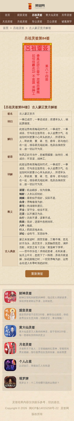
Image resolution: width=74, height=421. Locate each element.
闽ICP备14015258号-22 (44, 408)
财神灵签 (25, 293)
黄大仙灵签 (52, 14)
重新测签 (37, 273)
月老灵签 (22, 21)
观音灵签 (22, 14)
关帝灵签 (67, 14)
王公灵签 (52, 21)
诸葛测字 (67, 21)
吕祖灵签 (37, 14)
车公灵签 (37, 21)
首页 (7, 14)
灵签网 (65, 408)
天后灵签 (7, 21)
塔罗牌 (24, 378)
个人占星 (25, 361)
